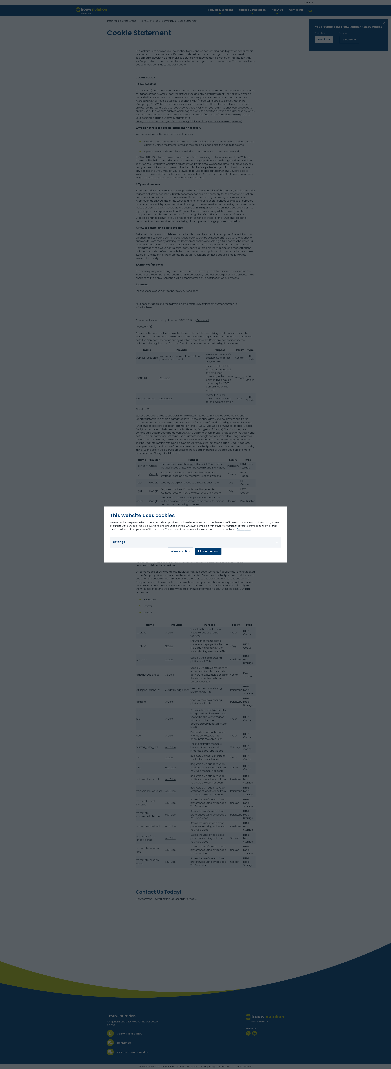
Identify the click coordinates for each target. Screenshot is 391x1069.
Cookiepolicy (244, 529)
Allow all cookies (208, 551)
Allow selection (180, 551)
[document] (195, 534)
